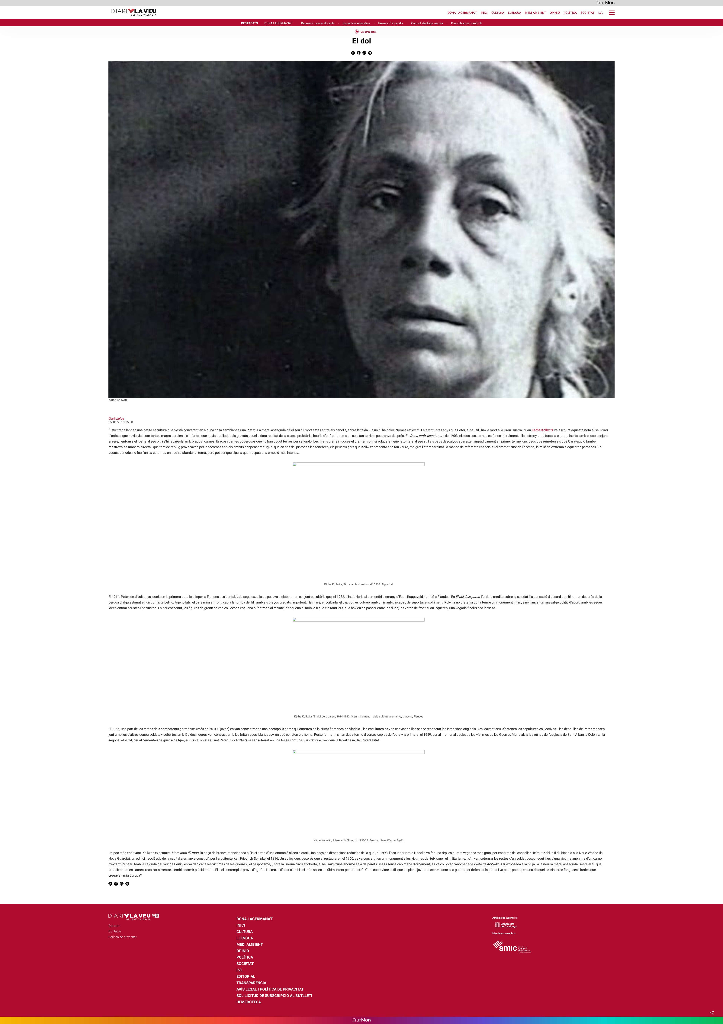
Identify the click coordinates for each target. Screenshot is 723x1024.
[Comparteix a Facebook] (359, 53)
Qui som (114, 926)
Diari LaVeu (116, 418)
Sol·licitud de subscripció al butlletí (274, 995)
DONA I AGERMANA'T (278, 23)
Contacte (114, 931)
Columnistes (368, 31)
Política (570, 12)
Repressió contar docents (318, 23)
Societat (588, 12)
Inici (484, 12)
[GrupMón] (606, 2)
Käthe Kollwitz (542, 430)
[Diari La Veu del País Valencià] (79, 17)
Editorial (245, 976)
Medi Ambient (535, 12)
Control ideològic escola (427, 23)
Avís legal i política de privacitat (270, 989)
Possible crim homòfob (466, 23)
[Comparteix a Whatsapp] (364, 53)
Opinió (555, 12)
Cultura (497, 12)
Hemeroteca (248, 1002)
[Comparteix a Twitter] (353, 53)
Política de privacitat (122, 937)
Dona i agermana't (462, 12)
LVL (600, 12)
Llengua (514, 12)
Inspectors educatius (356, 23)
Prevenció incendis (390, 23)
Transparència (251, 983)
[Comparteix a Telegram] (370, 53)
